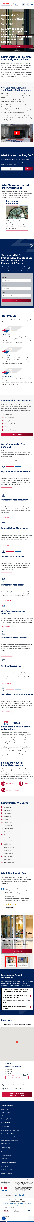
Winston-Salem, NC (9, 862)
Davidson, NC (8, 816)
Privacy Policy (13, 1203)
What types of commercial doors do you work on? (15, 1007)
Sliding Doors (8, 414)
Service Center (5, 1152)
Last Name (4, 285)
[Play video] (17, 133)
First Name (4, 277)
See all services (5, 1143)
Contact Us (4, 1158)
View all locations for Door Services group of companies (17, 1024)
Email (3, 292)
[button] (17, 1042)
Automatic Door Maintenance (9, 1134)
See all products (5, 1122)
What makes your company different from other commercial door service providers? (15, 990)
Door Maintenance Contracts (9, 1140)
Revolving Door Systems (12, 424)
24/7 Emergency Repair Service (10, 1130)
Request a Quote (6, 1155)
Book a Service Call (6, 1170)
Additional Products (10, 430)
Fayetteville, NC (8, 822)
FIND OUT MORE (16, 1077)
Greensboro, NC (8, 828)
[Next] (31, 961)
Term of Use (6, 1203)
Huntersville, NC (8, 835)
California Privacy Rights (24, 1203)
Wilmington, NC (8, 856)
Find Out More (6, 488)
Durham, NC (7, 819)
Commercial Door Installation (9, 1137)
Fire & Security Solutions (12, 427)
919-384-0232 (9, 1075)
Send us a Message (6, 1173)
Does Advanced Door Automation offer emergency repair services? (15, 996)
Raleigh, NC (7, 844)
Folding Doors (9, 420)
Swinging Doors (9, 417)
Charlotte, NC (8, 810)
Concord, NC (7, 813)
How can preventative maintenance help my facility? (16, 1001)
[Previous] (2, 961)
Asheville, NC (7, 807)
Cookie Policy (17, 1205)
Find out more (16, 231)
